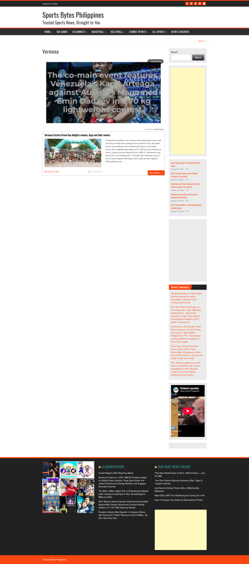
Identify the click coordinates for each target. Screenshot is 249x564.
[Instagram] (199, 3)
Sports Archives (180, 32)
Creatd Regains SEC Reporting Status (116, 472)
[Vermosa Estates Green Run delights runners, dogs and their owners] (73, 154)
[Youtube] (195, 3)
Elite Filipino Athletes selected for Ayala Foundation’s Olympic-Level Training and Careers (186, 298)
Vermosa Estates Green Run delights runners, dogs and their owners (77, 135)
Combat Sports (137, 32)
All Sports (158, 32)
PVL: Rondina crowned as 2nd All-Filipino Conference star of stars (184, 371)
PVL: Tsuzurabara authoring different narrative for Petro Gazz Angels (186, 338)
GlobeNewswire (112, 466)
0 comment (96, 171)
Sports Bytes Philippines (73, 15)
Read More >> (156, 172)
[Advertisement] (188, 111)
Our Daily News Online (174, 466)
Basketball (98, 32)
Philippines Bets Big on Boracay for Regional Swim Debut (184, 196)
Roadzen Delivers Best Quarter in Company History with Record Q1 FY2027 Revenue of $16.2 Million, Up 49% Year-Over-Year (123, 515)
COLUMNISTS (78, 32)
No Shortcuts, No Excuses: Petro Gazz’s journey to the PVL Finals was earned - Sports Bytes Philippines (186, 331)
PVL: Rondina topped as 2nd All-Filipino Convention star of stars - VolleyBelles (186, 365)
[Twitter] (191, 3)
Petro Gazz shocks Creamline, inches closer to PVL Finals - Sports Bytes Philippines (185, 349)
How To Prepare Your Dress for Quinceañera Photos (179, 499)
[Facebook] (187, 3)
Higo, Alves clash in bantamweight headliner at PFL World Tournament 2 (185, 319)
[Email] (204, 3)
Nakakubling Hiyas (179, 293)
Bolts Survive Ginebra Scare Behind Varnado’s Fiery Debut (184, 175)
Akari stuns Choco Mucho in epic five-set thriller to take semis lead (187, 355)
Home (47, 32)
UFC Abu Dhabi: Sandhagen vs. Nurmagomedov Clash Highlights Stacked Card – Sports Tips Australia (186, 311)
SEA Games (62, 32)
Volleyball (117, 32)
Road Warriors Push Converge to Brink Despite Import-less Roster (185, 185)
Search (174, 52)
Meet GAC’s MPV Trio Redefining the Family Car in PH (179, 495)
